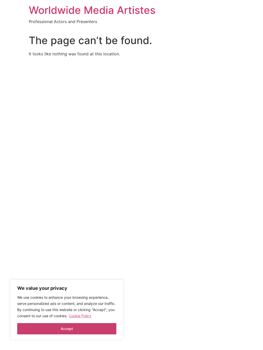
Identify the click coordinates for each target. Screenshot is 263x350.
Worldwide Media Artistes (92, 10)
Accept (67, 328)
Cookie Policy (80, 316)
